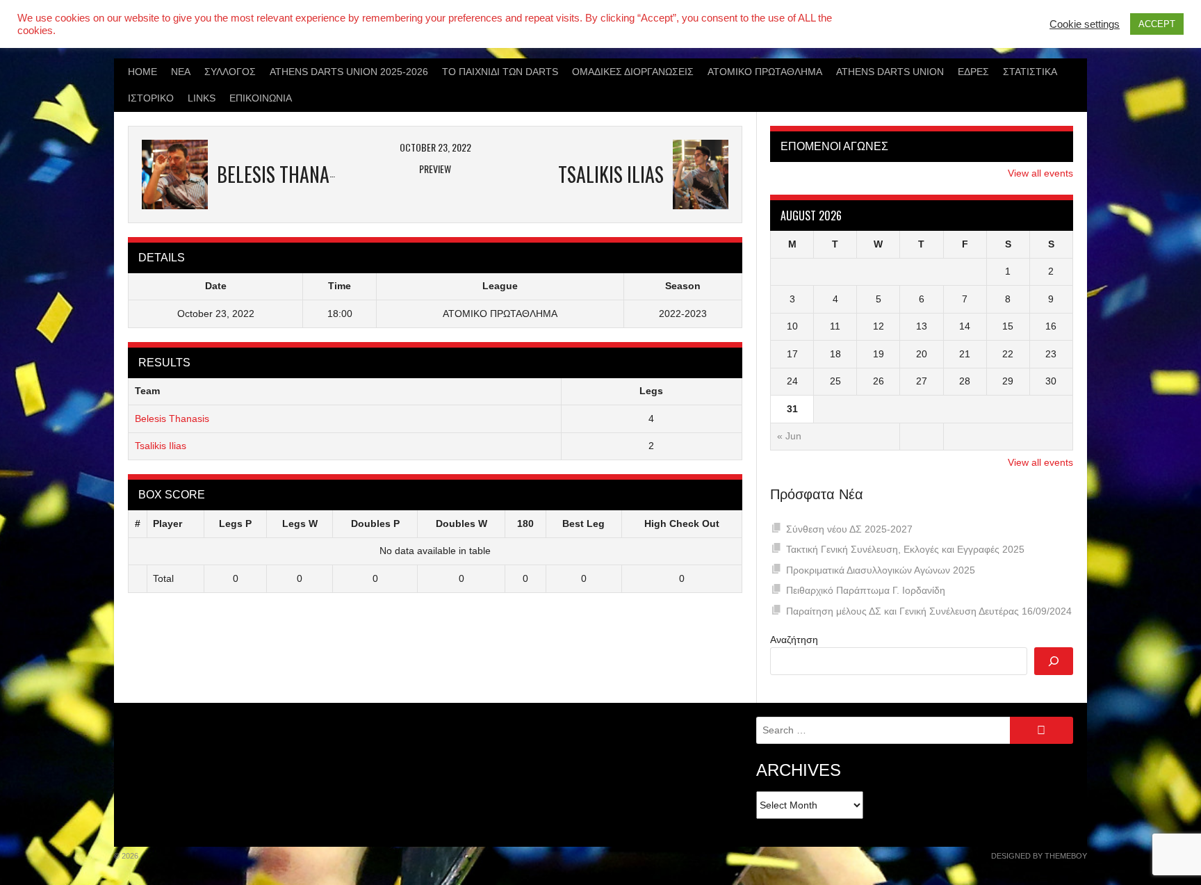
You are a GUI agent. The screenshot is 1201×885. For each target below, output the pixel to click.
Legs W (300, 523)
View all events (1040, 173)
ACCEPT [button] (1156, 24)
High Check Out (681, 523)
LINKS (201, 98)
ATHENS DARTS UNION (890, 71)
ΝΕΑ (180, 71)
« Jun (789, 435)
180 (525, 523)
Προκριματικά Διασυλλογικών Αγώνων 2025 (880, 570)
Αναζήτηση (794, 639)
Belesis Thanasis (172, 418)
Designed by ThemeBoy (1039, 856)
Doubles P (375, 523)
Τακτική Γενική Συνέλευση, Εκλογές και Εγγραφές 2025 (905, 549)
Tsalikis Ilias (160, 445)
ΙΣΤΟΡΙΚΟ (151, 98)
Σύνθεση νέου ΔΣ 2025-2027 (849, 529)
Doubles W (461, 523)
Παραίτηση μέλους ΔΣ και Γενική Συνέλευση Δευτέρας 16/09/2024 (929, 611)
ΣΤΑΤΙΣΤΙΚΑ (1030, 71)
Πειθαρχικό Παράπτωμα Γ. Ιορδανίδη (865, 590)
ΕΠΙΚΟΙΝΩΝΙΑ (260, 98)
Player (167, 523)
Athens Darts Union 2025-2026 (349, 71)
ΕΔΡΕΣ (973, 71)
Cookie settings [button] (1084, 24)
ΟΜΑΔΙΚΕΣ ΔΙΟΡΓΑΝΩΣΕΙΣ (633, 71)
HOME (142, 71)
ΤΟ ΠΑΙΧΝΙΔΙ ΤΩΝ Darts (500, 71)
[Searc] (1053, 661)
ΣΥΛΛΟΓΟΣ (230, 71)
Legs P (235, 523)
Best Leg (583, 523)
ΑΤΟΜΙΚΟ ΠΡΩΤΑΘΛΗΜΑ (765, 71)
